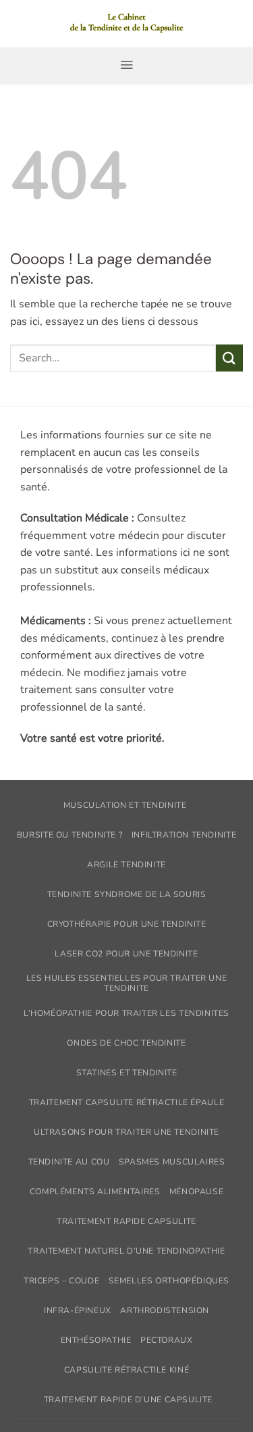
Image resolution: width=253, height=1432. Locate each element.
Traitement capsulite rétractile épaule (126, 1102)
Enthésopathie (96, 1340)
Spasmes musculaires (172, 1161)
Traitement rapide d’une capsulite (128, 1399)
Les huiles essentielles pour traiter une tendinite (126, 983)
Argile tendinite (126, 864)
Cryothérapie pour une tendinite (126, 924)
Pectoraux (166, 1340)
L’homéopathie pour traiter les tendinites (126, 1013)
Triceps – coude (61, 1280)
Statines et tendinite (126, 1072)
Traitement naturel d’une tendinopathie (126, 1251)
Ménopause (196, 1191)
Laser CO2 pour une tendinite (126, 953)
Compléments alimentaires (95, 1191)
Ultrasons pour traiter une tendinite (126, 1132)
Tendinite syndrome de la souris (126, 894)
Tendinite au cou (69, 1161)
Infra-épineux (77, 1310)
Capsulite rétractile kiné (126, 1369)
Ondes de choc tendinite (126, 1043)
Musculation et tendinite (125, 805)
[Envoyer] (229, 357)
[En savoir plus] (126, 23)
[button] (126, 65)
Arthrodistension (164, 1310)
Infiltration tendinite (184, 834)
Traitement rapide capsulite (126, 1221)
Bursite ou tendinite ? (69, 834)
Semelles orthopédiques (169, 1280)
